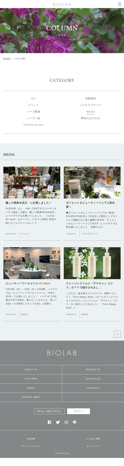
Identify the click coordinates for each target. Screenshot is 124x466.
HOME (6, 58)
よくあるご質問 (93, 439)
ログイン (78, 411)
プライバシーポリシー (31, 446)
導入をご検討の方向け (49, 411)
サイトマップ (93, 446)
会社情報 (31, 439)
